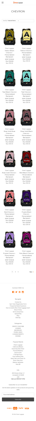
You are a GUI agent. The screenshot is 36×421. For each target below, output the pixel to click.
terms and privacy (18, 312)
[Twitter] (16, 292)
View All (18, 364)
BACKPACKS (18, 330)
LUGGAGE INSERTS (18, 334)
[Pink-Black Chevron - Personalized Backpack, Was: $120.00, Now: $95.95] (26, 239)
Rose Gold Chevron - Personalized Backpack (9, 175)
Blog (18, 315)
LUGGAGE (18, 328)
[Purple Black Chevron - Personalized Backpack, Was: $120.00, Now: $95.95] (26, 198)
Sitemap (18, 317)
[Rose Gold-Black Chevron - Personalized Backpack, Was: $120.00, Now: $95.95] (26, 117)
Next (31, 272)
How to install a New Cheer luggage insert (18, 308)
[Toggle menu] (2, 2)
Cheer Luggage (18, 345)
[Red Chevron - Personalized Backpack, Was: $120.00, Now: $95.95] (9, 198)
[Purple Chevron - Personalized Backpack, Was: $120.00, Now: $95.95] (9, 239)
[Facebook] (13, 292)
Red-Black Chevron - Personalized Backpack (26, 175)
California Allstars (18, 347)
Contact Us (18, 302)
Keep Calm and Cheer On (18, 358)
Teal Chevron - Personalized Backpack (26, 94)
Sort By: (5, 20)
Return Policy (18, 310)
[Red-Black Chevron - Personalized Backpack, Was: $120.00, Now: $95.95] (26, 158)
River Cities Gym (18, 360)
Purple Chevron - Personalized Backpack (9, 255)
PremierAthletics (18, 350)
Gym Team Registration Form (18, 304)
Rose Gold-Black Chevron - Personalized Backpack (26, 134)
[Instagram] (23, 292)
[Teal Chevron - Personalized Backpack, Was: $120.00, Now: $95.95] (26, 78)
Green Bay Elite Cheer (18, 349)
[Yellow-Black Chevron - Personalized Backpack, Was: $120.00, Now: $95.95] (9, 36)
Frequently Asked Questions (18, 306)
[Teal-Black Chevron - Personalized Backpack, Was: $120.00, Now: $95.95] (9, 78)
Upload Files (18, 313)
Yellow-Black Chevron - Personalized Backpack (9, 54)
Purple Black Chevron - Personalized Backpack (26, 215)
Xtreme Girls (18, 352)
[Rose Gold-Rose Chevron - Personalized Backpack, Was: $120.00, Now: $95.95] (9, 117)
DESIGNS (18, 336)
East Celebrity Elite (18, 356)
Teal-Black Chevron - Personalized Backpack (9, 94)
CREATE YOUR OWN (18, 326)
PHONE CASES (18, 332)
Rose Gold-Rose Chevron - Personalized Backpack (9, 134)
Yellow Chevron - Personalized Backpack (26, 53)
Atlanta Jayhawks (18, 362)
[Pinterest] (20, 292)
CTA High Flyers (18, 354)
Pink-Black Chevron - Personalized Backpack (26, 255)
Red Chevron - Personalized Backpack (9, 214)
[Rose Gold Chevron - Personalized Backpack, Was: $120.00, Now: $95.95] (9, 158)
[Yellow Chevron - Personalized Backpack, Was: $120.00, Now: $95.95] (26, 36)
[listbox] (13, 20)
